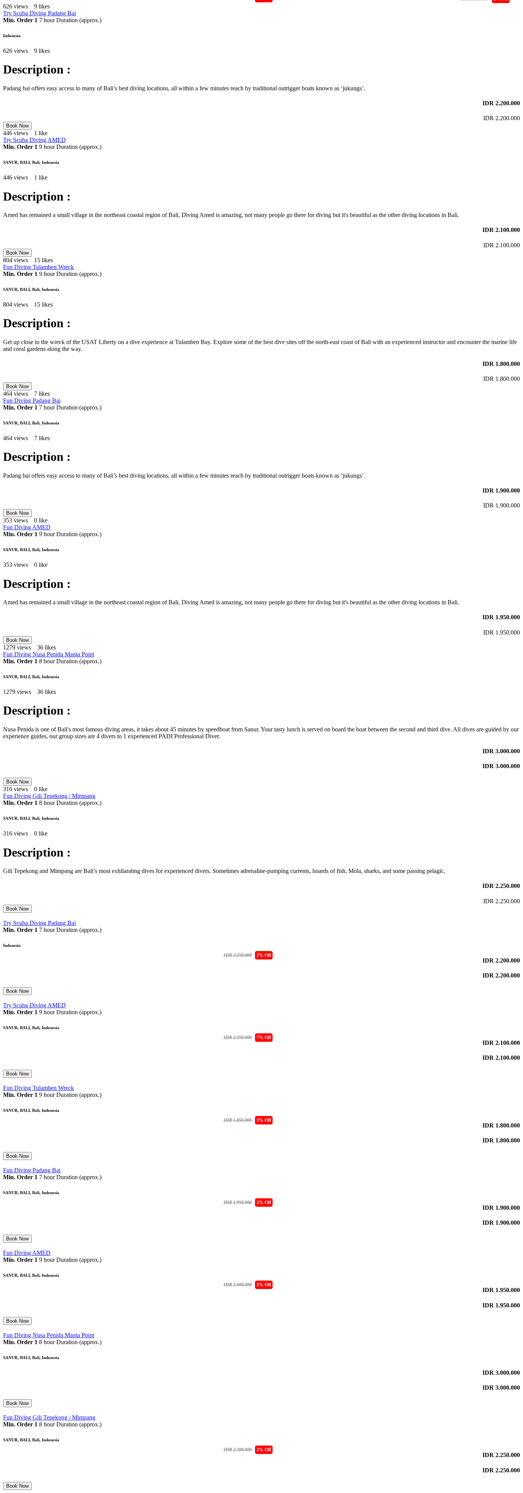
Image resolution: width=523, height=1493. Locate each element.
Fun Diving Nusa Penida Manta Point (48, 654)
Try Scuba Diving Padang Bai (39, 13)
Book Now (17, 126)
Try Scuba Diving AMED (34, 140)
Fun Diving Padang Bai (31, 400)
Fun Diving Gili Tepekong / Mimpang (49, 796)
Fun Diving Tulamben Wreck (38, 267)
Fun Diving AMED (27, 527)
